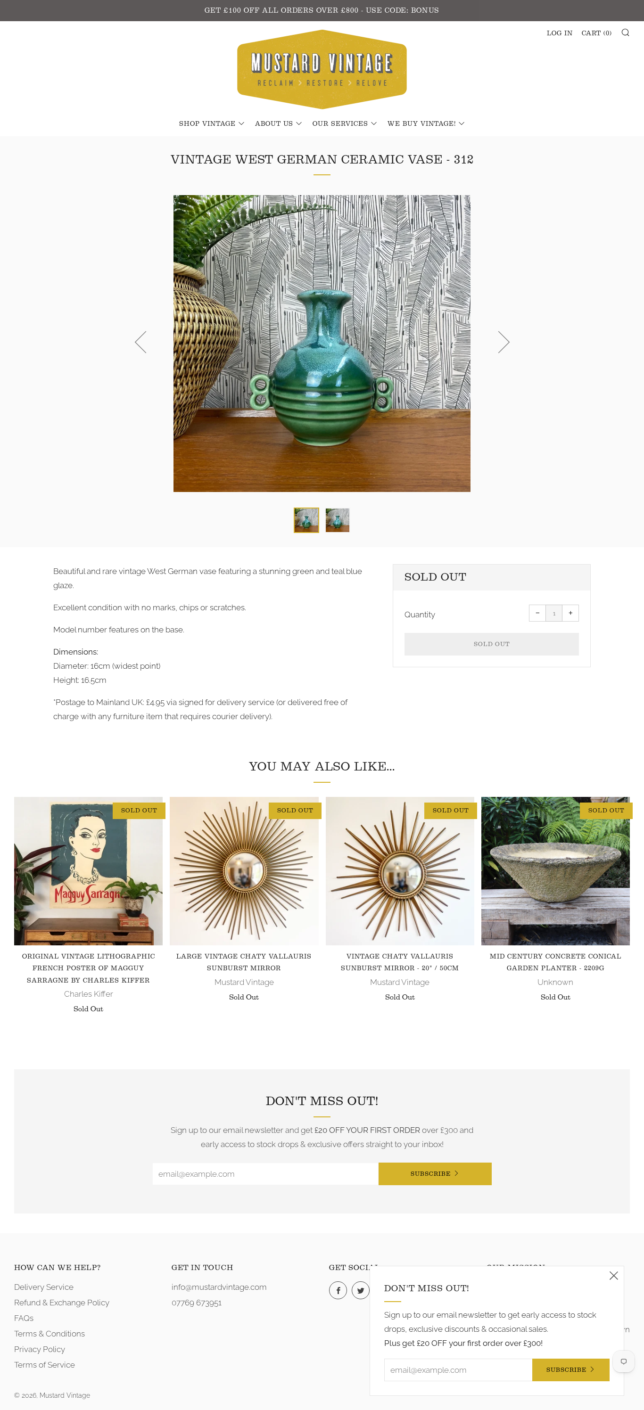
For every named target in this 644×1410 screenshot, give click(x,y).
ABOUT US (274, 124)
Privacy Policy (39, 1349)
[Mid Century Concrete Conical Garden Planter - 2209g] (555, 871)
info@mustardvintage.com (219, 1287)
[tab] (306, 520)
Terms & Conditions (49, 1333)
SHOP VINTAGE (207, 124)
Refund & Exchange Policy (61, 1302)
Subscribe (431, 1173)
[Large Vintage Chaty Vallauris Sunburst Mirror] (244, 871)
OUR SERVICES (340, 124)
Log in (560, 33)
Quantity (420, 614)
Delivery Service (44, 1287)
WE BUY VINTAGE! (422, 124)
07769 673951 (197, 1302)
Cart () (597, 33)
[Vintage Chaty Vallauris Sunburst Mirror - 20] (400, 871)
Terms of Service (44, 1364)
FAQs (23, 1318)
